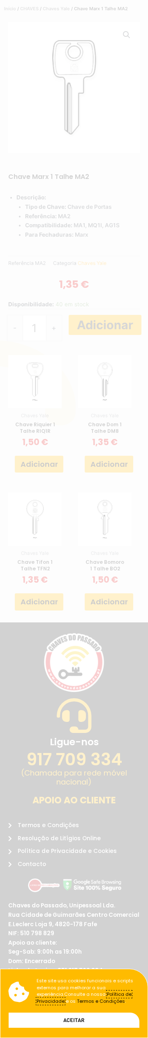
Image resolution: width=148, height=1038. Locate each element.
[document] (74, 519)
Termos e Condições (101, 1001)
